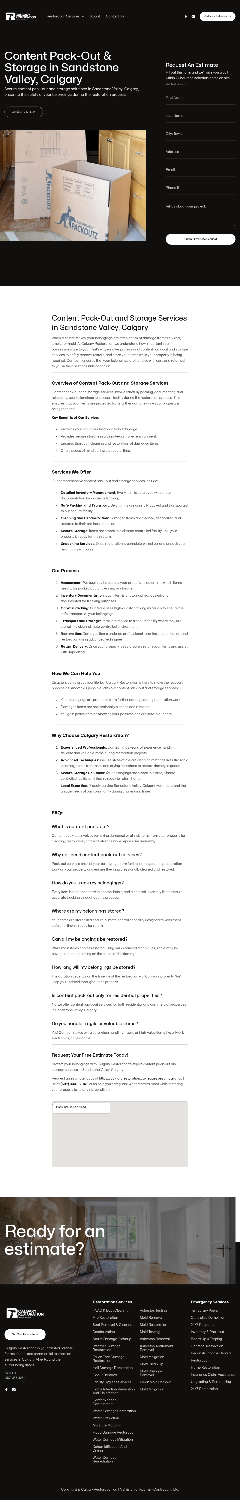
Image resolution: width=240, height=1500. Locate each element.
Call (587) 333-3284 (24, 112)
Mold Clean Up (151, 1364)
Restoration (200, 1360)
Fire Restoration (105, 1317)
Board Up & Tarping (206, 1339)
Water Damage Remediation (104, 1459)
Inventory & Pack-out (207, 1332)
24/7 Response (203, 1324)
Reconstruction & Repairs (211, 1353)
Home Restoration (205, 1367)
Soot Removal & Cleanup (112, 1324)
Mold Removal (151, 1317)
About (95, 16)
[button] (65, 16)
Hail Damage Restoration (113, 1368)
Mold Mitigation (152, 1357)
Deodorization (104, 1332)
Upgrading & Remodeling (211, 1381)
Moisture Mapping (107, 1425)
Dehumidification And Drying (110, 1448)
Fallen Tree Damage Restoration (108, 1359)
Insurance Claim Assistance (213, 1374)
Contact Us (115, 16)
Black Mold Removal (156, 1382)
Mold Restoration (153, 1324)
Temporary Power (205, 1310)
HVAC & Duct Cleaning (111, 1310)
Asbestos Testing (153, 1310)
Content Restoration (207, 1346)
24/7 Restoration (204, 1389)
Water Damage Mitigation (113, 1439)
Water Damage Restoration (114, 1411)
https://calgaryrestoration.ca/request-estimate (136, 1078)
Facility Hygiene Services (112, 1382)
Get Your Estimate (217, 16)
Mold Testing (150, 1332)
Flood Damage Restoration (114, 1432)
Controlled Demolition (208, 1317)
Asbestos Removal (155, 1339)
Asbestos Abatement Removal (156, 1348)
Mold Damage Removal (151, 1373)
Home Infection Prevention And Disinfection (114, 1391)
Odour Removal (105, 1375)
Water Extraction (106, 1418)
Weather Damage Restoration (106, 1348)
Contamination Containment (105, 1402)
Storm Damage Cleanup (112, 1339)
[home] (21, 16)
